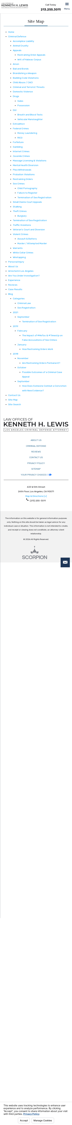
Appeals (17, 50)
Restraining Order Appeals (31, 54)
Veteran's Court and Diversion (29, 229)
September (23, 316)
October (21, 367)
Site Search (14, 404)
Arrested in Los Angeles (20, 271)
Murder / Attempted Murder (32, 243)
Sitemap (36, 468)
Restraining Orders (23, 179)
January (21, 344)
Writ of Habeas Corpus (29, 59)
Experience (14, 280)
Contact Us (14, 395)
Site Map (13, 399)
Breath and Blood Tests (30, 114)
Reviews (12, 284)
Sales (20, 101)
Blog (10, 294)
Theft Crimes (20, 211)
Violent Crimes (20, 234)
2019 (15, 326)
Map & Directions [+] (36, 496)
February (22, 330)
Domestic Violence (23, 91)
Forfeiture (18, 142)
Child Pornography (27, 188)
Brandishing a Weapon (25, 73)
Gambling (18, 146)
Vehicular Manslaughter (30, 119)
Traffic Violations (22, 225)
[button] (67, 6)
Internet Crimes (21, 151)
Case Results (15, 289)
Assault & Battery (27, 238)
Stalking (17, 206)
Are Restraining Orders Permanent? (41, 363)
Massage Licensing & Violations (30, 160)
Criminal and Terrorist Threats (29, 87)
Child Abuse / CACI (23, 82)
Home (11, 32)
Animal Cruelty (20, 45)
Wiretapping (19, 257)
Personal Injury (16, 261)
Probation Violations (24, 174)
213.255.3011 (51, 9)
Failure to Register (27, 192)
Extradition (19, 123)
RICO (19, 137)
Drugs (16, 96)
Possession (23, 105)
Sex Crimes (19, 183)
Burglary (22, 215)
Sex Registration (26, 307)
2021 (15, 312)
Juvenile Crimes (21, 156)
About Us (13, 266)
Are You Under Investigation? (24, 275)
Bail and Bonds (21, 68)
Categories (19, 298)
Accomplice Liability (23, 41)
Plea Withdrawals (22, 169)
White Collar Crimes (23, 252)
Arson (16, 64)
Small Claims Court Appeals (27, 202)
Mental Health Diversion (25, 165)
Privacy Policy (36, 463)
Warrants (18, 248)
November (22, 358)
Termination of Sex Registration (34, 197)
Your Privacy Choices (34, 474)
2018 (15, 353)
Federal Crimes (21, 128)
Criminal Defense (17, 36)
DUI (14, 110)
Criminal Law (24, 303)
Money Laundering (27, 133)
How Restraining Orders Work (37, 349)
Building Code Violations (26, 77)
